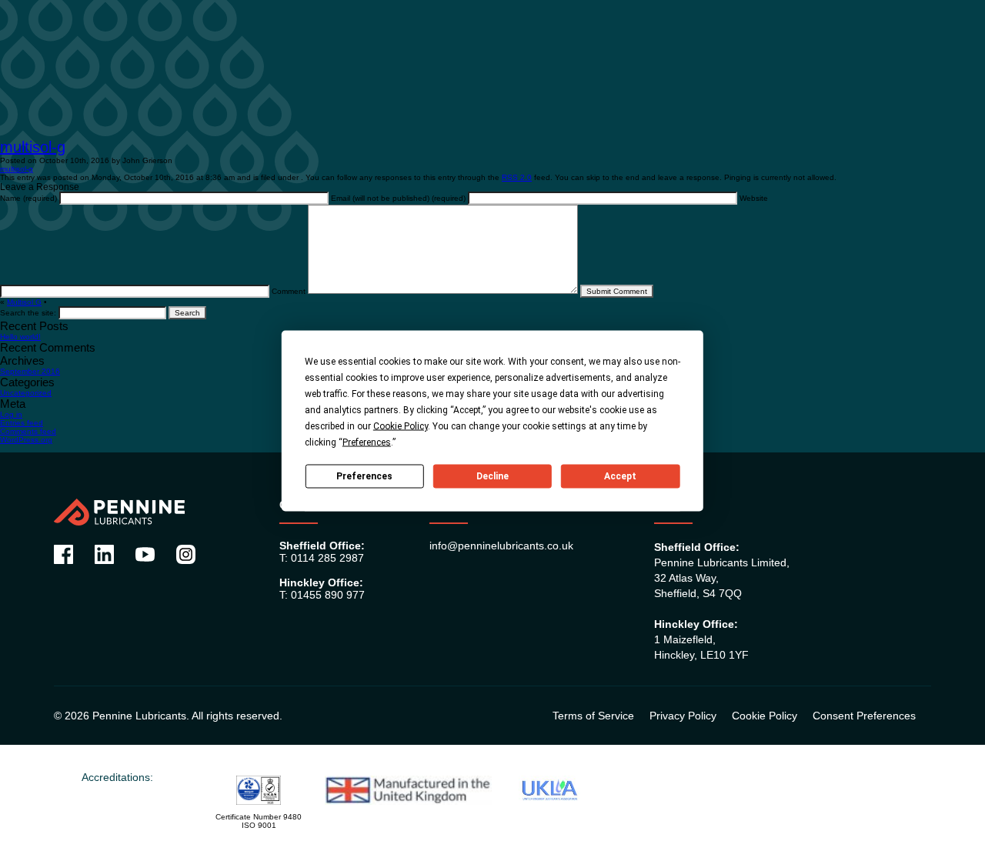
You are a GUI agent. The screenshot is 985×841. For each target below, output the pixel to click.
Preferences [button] (366, 441)
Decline (492, 476)
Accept (620, 476)
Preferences (364, 476)
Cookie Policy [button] (400, 425)
